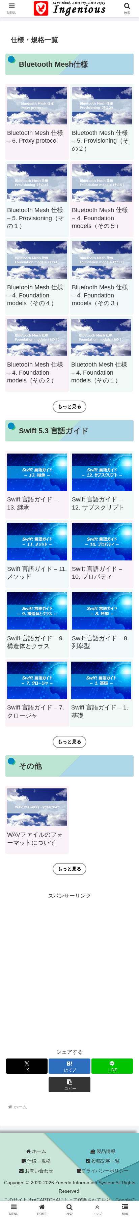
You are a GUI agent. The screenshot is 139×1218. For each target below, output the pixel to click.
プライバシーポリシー (105, 1170)
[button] (69, 1084)
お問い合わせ (38, 1170)
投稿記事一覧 (105, 1161)
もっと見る (69, 406)
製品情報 (105, 1151)
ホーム (38, 1151)
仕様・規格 (38, 1161)
